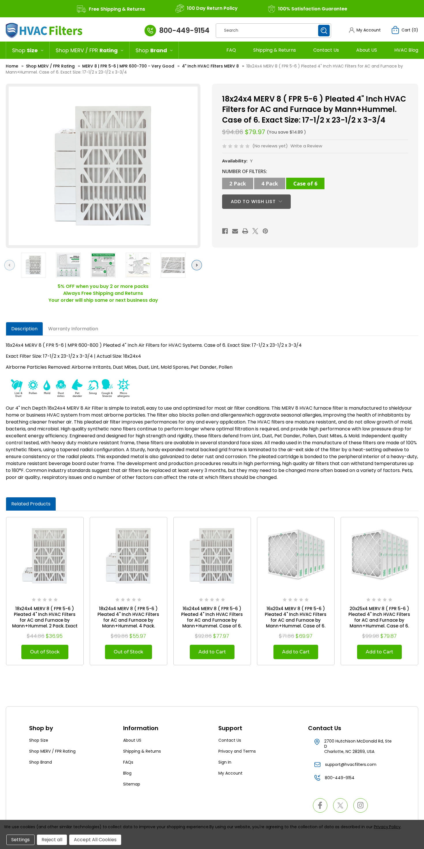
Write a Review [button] (306, 146)
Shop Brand (40, 762)
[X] (255, 231)
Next (198, 265)
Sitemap (131, 784)
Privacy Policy (387, 827)
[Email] (235, 231)
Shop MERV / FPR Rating (52, 751)
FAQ (231, 50)
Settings (20, 839)
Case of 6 (305, 183)
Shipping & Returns (274, 50)
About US (366, 50)
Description (24, 328)
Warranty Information (73, 328)
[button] (365, 30)
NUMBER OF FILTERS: (244, 171)
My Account (230, 773)
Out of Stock (45, 652)
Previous (11, 265)
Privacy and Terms (237, 751)
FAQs (128, 762)
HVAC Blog (406, 50)
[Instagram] (360, 805)
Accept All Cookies (95, 839)
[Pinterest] (265, 231)
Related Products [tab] (30, 504)
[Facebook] (225, 231)
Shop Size (38, 740)
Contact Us (326, 50)
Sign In (224, 762)
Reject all (52, 839)
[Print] (245, 231)
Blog (127, 773)
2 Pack (237, 183)
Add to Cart (212, 652)
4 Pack (269, 183)
